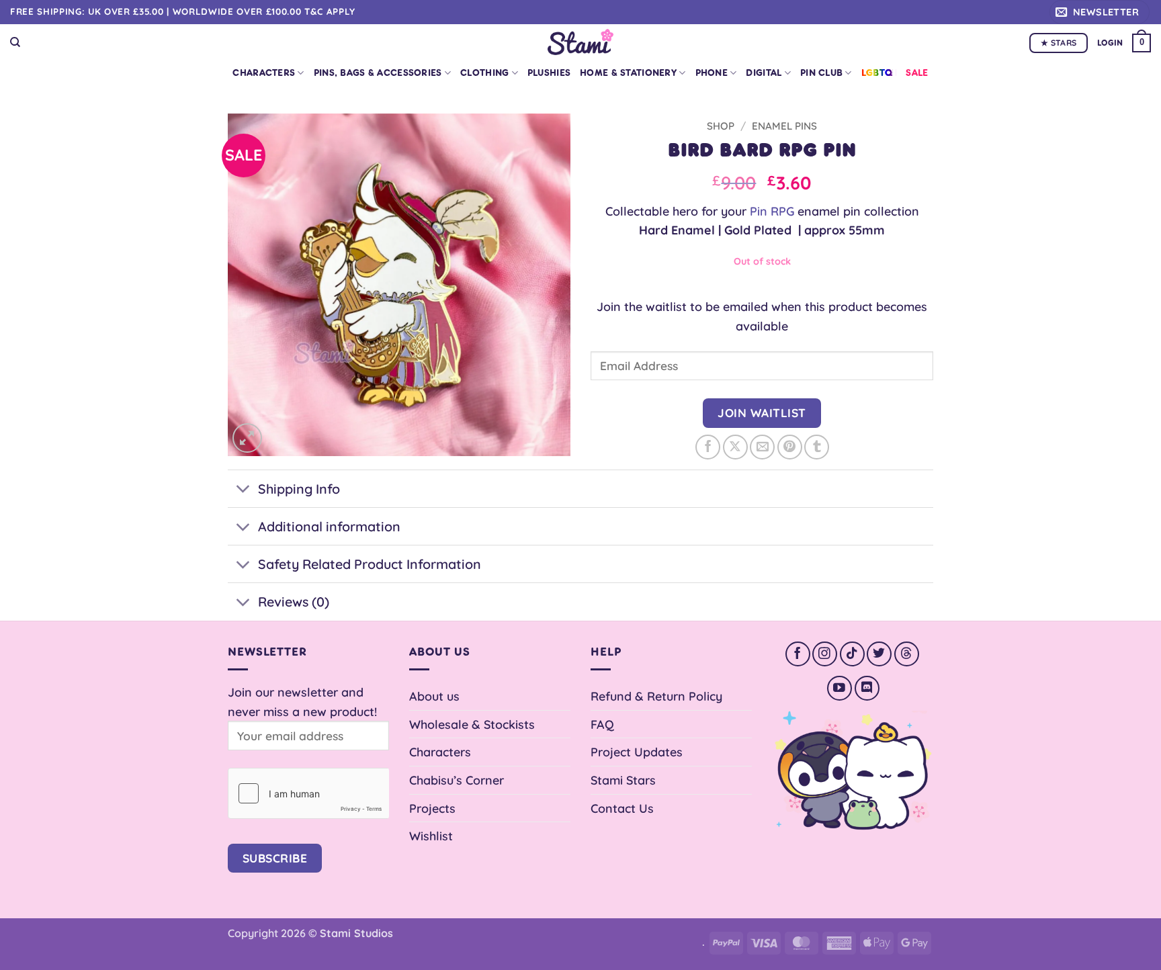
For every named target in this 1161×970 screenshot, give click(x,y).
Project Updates (637, 751)
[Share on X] (735, 447)
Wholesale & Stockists (472, 724)
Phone (711, 73)
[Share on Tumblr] (816, 447)
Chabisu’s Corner (456, 780)
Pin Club (821, 73)
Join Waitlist (762, 413)
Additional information (329, 526)
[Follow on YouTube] (839, 688)
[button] (1099, 12)
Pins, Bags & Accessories (378, 73)
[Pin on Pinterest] (789, 447)
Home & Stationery (628, 73)
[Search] (15, 42)
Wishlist (431, 835)
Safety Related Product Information (369, 564)
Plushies (548, 73)
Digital (763, 73)
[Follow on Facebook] (797, 654)
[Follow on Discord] (867, 688)
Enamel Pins (784, 126)
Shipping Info (299, 488)
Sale (917, 73)
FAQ (602, 724)
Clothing (484, 73)
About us (434, 696)
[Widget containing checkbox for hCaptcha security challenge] (308, 793)
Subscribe (275, 858)
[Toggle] (242, 490)
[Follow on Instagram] (824, 654)
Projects (432, 808)
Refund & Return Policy (656, 696)
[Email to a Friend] (762, 447)
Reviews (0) (293, 601)
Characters (263, 73)
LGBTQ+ (879, 73)
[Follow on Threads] (906, 654)
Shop (720, 126)
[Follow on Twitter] (879, 654)
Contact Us (622, 808)
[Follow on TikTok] (852, 654)
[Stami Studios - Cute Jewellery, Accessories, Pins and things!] (581, 42)
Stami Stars (623, 780)
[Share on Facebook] (707, 447)
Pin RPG (772, 211)
